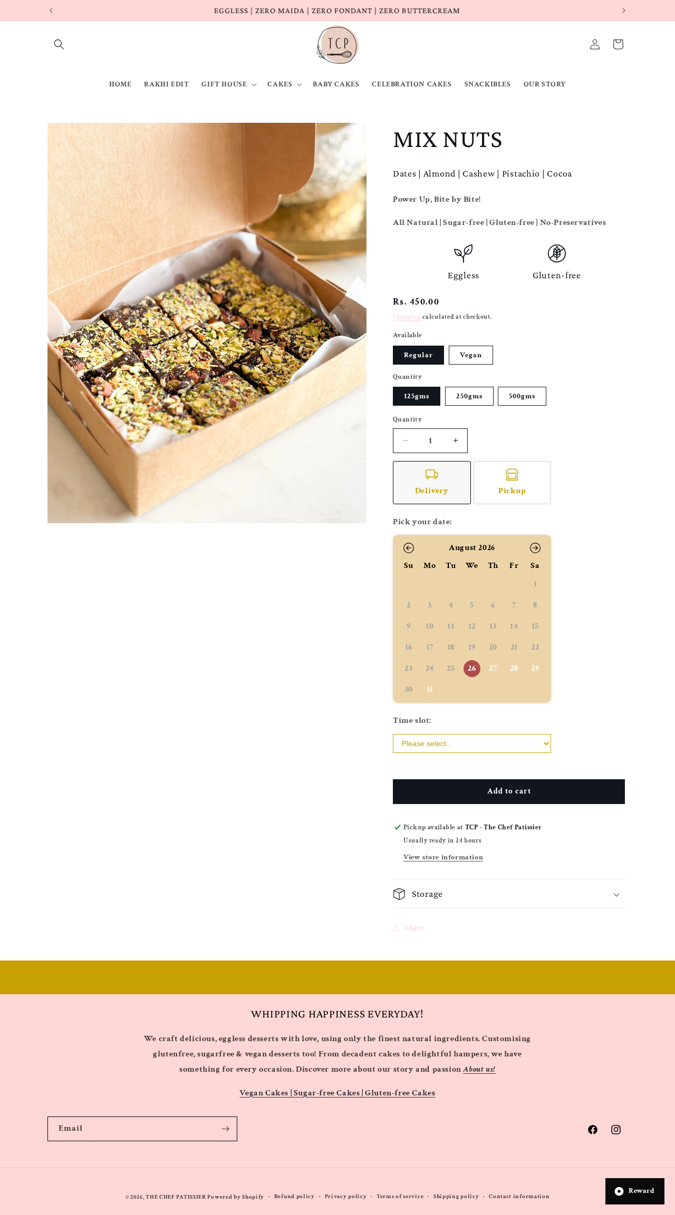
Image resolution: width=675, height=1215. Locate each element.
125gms (416, 396)
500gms (522, 396)
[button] (59, 44)
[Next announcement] (623, 11)
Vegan (471, 355)
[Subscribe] (225, 1128)
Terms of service (400, 1197)
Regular (418, 355)
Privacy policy (346, 1197)
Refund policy (294, 1197)
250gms (469, 396)
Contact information (519, 1197)
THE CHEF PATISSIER (176, 1197)
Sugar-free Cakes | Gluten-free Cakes (365, 1092)
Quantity (407, 419)
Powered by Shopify (235, 1197)
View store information (443, 857)
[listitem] (432, 482)
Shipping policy (456, 1197)
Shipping (407, 317)
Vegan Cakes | (266, 1092)
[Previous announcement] (51, 11)
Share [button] (415, 928)
